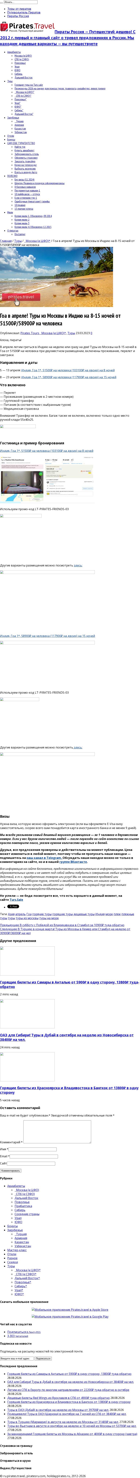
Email (3, 1156)
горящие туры (62, 914)
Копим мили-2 (22, 219)
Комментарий (11, 1142)
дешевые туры (84, 914)
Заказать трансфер (25, 161)
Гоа (29, 914)
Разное (12, 1258)
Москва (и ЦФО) (23, 55)
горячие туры (42, 914)
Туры (10, 81)
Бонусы (11, 139)
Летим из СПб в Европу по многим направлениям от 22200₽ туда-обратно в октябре (68, 1390)
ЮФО (17, 70)
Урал (17, 66)
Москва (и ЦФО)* (24, 92)
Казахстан (20, 128)
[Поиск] (1, 2)
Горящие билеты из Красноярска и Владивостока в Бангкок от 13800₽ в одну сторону (69, 1402)
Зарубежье (13, 117)
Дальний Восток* (24, 114)
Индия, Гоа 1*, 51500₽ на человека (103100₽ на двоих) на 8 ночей (68, 370)
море (109, 914)
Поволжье (20, 63)
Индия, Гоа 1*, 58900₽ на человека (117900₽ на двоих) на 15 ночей (68, 377)
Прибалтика (23, 1206)
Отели (10, 136)
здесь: (78, 565)
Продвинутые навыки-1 (27, 190)
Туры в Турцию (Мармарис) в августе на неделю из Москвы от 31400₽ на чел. (63, 1422)
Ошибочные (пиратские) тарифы (32, 201)
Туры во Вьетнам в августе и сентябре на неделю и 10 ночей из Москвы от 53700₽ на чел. (71, 1426)
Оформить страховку (26, 157)
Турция (19, 121)
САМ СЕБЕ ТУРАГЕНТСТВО (21, 143)
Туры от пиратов (19, 9)
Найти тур (20, 146)
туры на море (49, 918)
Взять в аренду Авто (26, 172)
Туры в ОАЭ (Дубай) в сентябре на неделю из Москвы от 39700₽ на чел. (58, 1410)
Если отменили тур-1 (26, 198)
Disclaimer (20, 234)
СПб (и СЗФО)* (23, 95)
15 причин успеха (24, 208)
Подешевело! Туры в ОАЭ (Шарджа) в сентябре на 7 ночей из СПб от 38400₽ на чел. (66, 1414)
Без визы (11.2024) (24, 179)
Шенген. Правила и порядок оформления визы (40, 183)
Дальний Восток (23, 77)
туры (11, 918)
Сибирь (18, 74)
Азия (11, 914)
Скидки (12, 1262)
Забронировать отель (27, 154)
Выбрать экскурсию (25, 168)
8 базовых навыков (25, 187)
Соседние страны (27, 1214)
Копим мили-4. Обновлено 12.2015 (33, 227)
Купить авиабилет (24, 150)
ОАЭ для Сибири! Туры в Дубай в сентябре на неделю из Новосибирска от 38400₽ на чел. (70, 1382)
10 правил (20, 205)
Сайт (3, 1163)
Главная (6, 241)
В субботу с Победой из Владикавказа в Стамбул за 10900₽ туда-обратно (62, 925)
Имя (3, 1149)
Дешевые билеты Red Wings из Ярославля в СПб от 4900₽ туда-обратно (58, 1398)
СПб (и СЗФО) (22, 59)
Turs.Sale (16, 900)
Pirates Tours (30, 333)
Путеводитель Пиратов (23, 12)
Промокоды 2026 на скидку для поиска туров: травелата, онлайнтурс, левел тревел (60, 88)
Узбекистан (21, 132)
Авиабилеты (14, 52)
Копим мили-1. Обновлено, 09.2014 (33, 216)
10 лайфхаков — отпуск (27, 194)
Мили (10, 212)
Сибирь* (19, 110)
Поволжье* (21, 99)
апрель (20, 914)
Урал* (17, 103)
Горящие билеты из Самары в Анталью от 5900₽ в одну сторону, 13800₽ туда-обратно (69, 1374)
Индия (100, 914)
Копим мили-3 (22, 223)
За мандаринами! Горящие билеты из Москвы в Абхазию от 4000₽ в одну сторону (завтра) (72, 1434)
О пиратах (12, 230)
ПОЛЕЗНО (12, 176)
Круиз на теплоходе (26, 165)
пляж (117, 914)
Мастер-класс (17, 1250)
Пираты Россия (18, 16)
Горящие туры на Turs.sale (29, 85)
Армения (19, 125)
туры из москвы (27, 918)
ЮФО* (18, 106)
